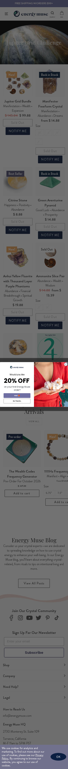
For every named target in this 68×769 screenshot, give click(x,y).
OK (58, 757)
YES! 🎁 (17, 395)
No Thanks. (17, 401)
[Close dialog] (65, 364)
